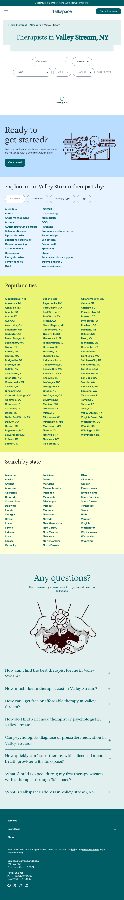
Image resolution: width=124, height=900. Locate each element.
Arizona (9, 484)
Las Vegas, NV (51, 382)
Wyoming (87, 541)
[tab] (15, 199)
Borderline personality (18, 240)
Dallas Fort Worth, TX (17, 417)
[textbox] (61, 72)
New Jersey (50, 528)
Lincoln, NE (49, 391)
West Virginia (89, 532)
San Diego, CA (89, 369)
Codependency (14, 249)
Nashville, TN (50, 435)
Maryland (48, 484)
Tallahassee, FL (90, 396)
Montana (48, 510)
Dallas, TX (11, 413)
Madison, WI (50, 404)
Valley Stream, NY (91, 413)
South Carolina (90, 497)
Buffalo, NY (11, 369)
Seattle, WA (88, 382)
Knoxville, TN (50, 378)
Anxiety (9, 222)
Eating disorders (15, 257)
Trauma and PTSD (52, 262)
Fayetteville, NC (52, 303)
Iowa (8, 536)
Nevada (47, 519)
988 (73, 850)
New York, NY (51, 439)
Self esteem (49, 240)
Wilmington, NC (90, 431)
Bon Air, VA (11, 352)
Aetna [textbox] (80, 61)
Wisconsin (87, 536)
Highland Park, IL (53, 343)
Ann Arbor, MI (13, 303)
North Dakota (51, 545)
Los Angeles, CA (52, 396)
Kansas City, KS (52, 374)
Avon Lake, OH (13, 325)
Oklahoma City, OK (92, 299)
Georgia (10, 515)
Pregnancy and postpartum (58, 231)
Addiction (11, 209)
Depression (12, 253)
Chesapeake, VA (15, 382)
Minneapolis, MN (53, 422)
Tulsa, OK (86, 409)
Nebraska (49, 515)
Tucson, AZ (87, 404)
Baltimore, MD (13, 330)
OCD (45, 222)
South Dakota (89, 501)
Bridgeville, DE (13, 360)
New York (35, 25)
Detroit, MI (11, 426)
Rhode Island (89, 493)
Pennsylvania (89, 488)
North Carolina (52, 541)
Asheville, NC (13, 308)
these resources (90, 850)
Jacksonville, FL (52, 365)
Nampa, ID (49, 431)
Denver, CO (12, 422)
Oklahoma (87, 480)
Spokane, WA (89, 391)
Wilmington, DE (90, 435)
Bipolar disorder (14, 236)
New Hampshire (52, 523)
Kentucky (10, 545)
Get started (15, 162)
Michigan (48, 493)
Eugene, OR (50, 299)
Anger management (17, 218)
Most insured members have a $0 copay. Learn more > (62, 3)
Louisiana (48, 475)
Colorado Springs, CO (18, 396)
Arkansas (10, 488)
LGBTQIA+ (48, 209)
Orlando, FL (88, 308)
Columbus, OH (13, 404)
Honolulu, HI (50, 347)
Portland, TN (88, 330)
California (11, 493)
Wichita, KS (87, 426)
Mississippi (49, 501)
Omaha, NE (87, 303)
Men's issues (49, 218)
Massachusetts (52, 488)
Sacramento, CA (90, 352)
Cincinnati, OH (13, 391)
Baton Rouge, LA (15, 338)
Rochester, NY (89, 347)
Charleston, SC (14, 374)
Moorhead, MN (52, 426)
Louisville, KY (50, 400)
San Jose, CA (89, 378)
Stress (45, 253)
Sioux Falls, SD (89, 387)
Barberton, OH (13, 334)
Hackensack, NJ (52, 338)
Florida (9, 510)
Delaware (10, 506)
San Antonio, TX (90, 365)
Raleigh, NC (88, 334)
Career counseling (16, 244)
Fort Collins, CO (52, 308)
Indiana (9, 532)
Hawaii (9, 519)
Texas (84, 510)
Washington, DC (90, 422)
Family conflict (14, 262)
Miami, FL (48, 413)
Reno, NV (86, 338)
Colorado (10, 497)
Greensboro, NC (52, 330)
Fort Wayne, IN (52, 312)
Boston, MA (12, 356)
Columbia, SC (13, 400)
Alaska (9, 480)
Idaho (8, 523)
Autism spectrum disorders (21, 227)
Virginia (85, 523)
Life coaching (50, 214)
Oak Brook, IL (51, 444)
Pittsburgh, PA (89, 321)
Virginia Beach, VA (92, 417)
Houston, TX (50, 352)
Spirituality (48, 249)
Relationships (50, 236)
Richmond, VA (89, 343)
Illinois (9, 528)
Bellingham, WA (14, 343)
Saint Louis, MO (90, 356)
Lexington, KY (51, 387)
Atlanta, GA (12, 312)
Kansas (9, 541)
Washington (88, 528)
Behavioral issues (15, 231)
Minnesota (49, 497)
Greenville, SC (51, 334)
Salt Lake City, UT (91, 360)
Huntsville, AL (51, 356)
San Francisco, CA (92, 374)
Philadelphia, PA (90, 312)
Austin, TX (11, 316)
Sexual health (49, 244)
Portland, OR (88, 325)
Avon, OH (10, 321)
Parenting (47, 227)
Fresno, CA (49, 321)
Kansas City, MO (52, 369)
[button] (5, 11)
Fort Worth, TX (51, 316)
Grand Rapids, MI (53, 325)
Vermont (86, 519)
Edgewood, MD (14, 431)
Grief (8, 266)
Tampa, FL (87, 400)
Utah (84, 515)
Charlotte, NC (13, 378)
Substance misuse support (57, 257)
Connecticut (12, 501)
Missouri (48, 506)
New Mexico (50, 532)
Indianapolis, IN (52, 360)
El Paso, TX (11, 439)
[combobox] (51, 61)
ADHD (9, 214)
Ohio (84, 475)
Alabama (10, 475)
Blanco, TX (11, 347)
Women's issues (51, 266)
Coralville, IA (12, 409)
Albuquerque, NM (15, 299)
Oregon (85, 484)
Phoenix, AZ (88, 316)
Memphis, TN (50, 409)
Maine (46, 480)
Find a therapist (108, 11)
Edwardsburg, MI (15, 435)
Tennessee (87, 506)
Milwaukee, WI (51, 417)
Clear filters (104, 72)
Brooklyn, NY (13, 365)
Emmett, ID (11, 444)
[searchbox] (51, 61)
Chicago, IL (11, 387)
